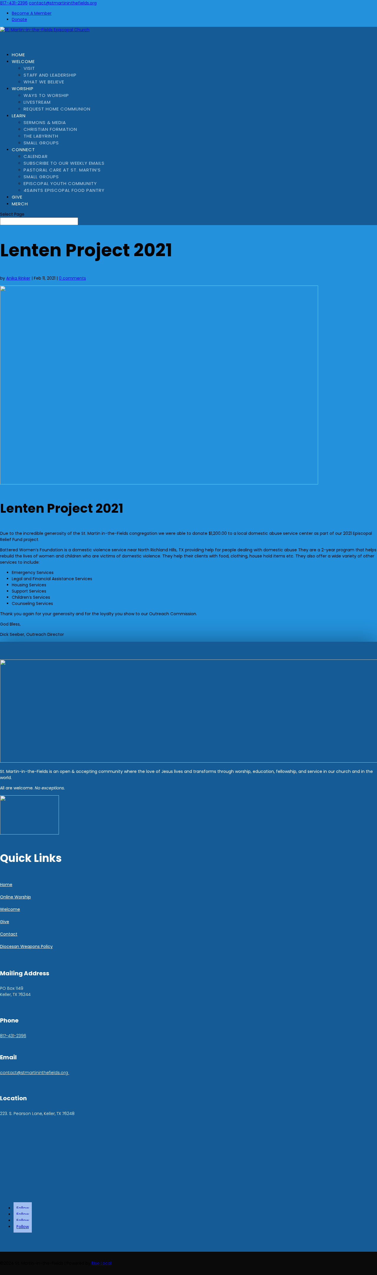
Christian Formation (50, 129)
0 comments (72, 278)
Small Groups (41, 143)
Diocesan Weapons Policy (26, 946)
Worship (23, 88)
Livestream (37, 102)
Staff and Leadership (50, 75)
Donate (19, 19)
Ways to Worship (46, 95)
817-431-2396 (14, 3)
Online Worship (15, 897)
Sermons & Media (45, 122)
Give (4, 922)
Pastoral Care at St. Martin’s (62, 170)
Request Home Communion (57, 109)
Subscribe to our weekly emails (64, 163)
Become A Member (32, 13)
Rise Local (101, 1263)
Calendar (36, 156)
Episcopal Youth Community (60, 183)
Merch (20, 204)
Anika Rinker (18, 278)
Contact (8, 934)
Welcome (23, 61)
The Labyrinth (41, 136)
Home (6, 885)
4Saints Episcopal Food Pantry (64, 190)
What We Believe (44, 82)
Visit (29, 68)
